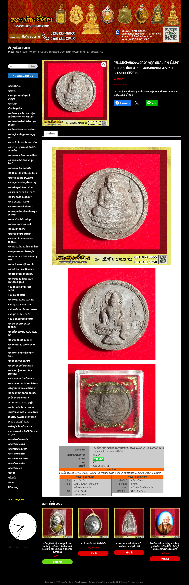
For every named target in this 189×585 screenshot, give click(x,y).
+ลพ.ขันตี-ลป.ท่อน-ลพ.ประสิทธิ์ (20, 177)
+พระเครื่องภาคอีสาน (16, 444)
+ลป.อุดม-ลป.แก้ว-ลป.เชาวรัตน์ (20, 274)
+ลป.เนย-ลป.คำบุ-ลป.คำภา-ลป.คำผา (23, 246)
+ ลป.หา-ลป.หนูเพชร (16, 295)
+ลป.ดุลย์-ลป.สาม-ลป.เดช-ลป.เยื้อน (22, 142)
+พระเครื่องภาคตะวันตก (17, 449)
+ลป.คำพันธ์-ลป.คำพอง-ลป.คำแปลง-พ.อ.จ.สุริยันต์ (20, 280)
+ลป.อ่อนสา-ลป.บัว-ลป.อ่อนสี (19, 224)
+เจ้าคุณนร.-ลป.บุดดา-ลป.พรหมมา (22, 388)
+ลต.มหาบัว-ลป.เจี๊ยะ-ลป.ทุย (19, 219)
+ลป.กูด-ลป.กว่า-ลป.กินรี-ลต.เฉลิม (22, 393)
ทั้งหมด (11, 52)
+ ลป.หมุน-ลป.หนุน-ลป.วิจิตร (19, 304)
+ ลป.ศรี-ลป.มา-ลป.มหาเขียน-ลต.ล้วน (20, 288)
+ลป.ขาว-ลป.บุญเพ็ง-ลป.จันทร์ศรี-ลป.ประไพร (22, 148)
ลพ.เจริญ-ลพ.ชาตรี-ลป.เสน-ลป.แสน (23, 412)
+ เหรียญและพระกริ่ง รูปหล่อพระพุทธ (19, 97)
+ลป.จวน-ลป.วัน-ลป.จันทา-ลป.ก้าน (22, 192)
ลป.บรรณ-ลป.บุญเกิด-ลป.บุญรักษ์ (22, 416)
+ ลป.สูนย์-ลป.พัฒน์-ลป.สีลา (19, 314)
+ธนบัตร (11, 472)
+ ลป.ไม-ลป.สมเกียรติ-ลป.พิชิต (20, 318)
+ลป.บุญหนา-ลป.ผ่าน (16, 229)
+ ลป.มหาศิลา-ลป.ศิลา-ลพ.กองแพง (22, 309)
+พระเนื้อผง (12, 103)
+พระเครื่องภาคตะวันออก (18, 458)
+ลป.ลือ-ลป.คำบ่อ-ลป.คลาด (19, 360)
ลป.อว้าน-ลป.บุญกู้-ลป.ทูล (18, 421)
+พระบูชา (12, 91)
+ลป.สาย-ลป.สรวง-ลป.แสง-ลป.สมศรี (19, 325)
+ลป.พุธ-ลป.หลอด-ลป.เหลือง (20, 340)
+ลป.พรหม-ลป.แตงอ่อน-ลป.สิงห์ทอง (23, 383)
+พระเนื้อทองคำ (14, 86)
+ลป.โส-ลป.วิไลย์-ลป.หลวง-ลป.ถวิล (22, 173)
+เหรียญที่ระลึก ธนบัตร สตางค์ (20, 426)
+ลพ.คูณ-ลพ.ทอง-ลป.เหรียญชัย (21, 251)
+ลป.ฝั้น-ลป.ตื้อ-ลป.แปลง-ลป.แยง (21, 129)
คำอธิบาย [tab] (50, 133)
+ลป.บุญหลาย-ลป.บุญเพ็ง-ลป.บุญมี (22, 182)
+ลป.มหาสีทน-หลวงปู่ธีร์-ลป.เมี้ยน (21, 264)
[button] (103, 64)
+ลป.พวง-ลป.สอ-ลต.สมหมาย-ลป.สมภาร (20, 240)
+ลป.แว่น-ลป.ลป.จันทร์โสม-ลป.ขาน (22, 378)
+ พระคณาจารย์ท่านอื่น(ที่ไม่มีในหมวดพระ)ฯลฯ (23, 433)
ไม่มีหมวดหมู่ (13, 487)
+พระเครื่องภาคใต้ (15, 468)
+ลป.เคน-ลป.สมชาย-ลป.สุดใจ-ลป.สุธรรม (22, 257)
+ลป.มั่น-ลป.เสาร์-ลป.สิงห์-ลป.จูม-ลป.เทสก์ (22, 123)
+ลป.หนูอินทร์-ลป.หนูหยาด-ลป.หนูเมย (21, 346)
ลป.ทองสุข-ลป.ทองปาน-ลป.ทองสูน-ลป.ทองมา (22, 213)
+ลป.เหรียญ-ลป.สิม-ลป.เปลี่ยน (20, 187)
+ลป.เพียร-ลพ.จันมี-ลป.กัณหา (20, 206)
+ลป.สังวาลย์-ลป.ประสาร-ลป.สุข (21, 407)
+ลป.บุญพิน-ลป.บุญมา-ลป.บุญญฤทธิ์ (21, 136)
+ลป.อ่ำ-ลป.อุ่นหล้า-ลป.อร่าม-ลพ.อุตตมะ (20, 372)
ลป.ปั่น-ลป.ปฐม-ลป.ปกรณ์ (18, 397)
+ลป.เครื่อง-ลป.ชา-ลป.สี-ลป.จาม (21, 269)
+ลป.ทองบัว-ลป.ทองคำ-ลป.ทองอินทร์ (21, 354)
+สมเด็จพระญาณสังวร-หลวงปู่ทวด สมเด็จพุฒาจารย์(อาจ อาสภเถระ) (22, 115)
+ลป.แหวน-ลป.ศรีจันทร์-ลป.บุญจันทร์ (21, 161)
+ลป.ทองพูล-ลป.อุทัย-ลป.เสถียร (21, 299)
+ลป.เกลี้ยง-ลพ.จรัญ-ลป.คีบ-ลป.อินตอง (22, 333)
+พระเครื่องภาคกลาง (16, 453)
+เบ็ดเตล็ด (12, 477)
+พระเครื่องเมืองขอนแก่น (18, 439)
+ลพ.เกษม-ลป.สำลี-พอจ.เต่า (19, 233)
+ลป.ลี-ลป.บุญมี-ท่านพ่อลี (18, 201)
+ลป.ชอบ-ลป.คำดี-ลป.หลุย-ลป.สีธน (22, 155)
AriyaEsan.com (19, 47)
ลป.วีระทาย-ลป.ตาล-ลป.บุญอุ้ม (20, 402)
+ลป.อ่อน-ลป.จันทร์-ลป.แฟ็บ (19, 168)
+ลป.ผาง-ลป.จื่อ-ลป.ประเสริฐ (19, 197)
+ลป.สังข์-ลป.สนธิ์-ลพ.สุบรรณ (20, 365)
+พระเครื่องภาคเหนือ (16, 463)
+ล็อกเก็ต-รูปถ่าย (15, 108)
